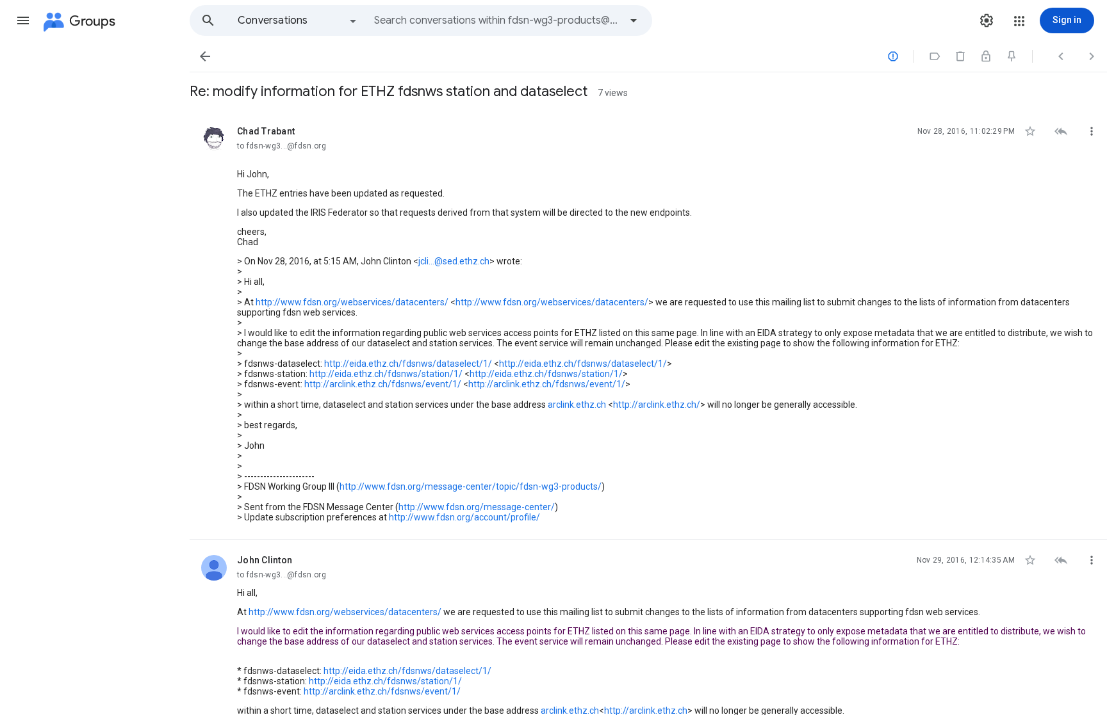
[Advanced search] (634, 20)
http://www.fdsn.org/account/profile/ (464, 517)
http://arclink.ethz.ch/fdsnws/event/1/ (382, 384)
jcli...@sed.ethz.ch (453, 261)
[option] (297, 20)
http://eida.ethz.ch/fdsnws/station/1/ (386, 374)
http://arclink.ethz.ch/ (656, 404)
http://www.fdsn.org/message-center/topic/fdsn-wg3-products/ (471, 486)
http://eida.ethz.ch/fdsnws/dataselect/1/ (408, 363)
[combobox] (497, 20)
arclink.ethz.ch (577, 404)
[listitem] (648, 325)
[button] (23, 20)
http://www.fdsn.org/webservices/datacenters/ (352, 302)
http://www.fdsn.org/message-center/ (476, 507)
